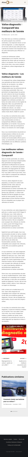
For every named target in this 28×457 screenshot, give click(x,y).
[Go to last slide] (4, 395)
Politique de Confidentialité (14, 445)
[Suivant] (23, 395)
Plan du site (21, 439)
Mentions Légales (8, 439)
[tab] (12, 411)
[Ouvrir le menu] (25, 2)
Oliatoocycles (7, 34)
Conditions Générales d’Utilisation (14, 442)
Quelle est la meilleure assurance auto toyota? (21, 363)
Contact (15, 439)
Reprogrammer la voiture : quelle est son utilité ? (7, 362)
